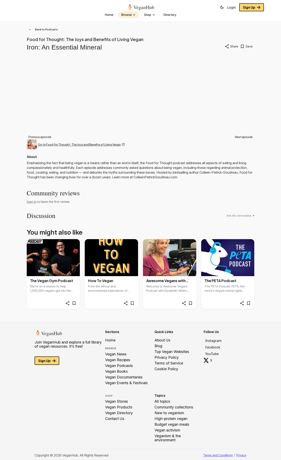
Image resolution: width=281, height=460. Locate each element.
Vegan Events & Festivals (126, 383)
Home (110, 340)
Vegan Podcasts (119, 366)
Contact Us (114, 419)
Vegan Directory (119, 413)
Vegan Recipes (117, 360)
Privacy (241, 455)
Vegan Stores (116, 401)
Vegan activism (167, 430)
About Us (162, 340)
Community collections (173, 407)
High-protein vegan (170, 419)
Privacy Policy (166, 357)
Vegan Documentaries (124, 377)
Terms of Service (168, 363)
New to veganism (169, 413)
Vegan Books (116, 371)
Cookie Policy (166, 369)
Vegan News (116, 354)
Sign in (31, 202)
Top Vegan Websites (171, 352)
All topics (162, 401)
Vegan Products (118, 407)
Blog (158, 346)
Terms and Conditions (218, 455)
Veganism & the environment (167, 438)
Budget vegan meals (171, 424)
